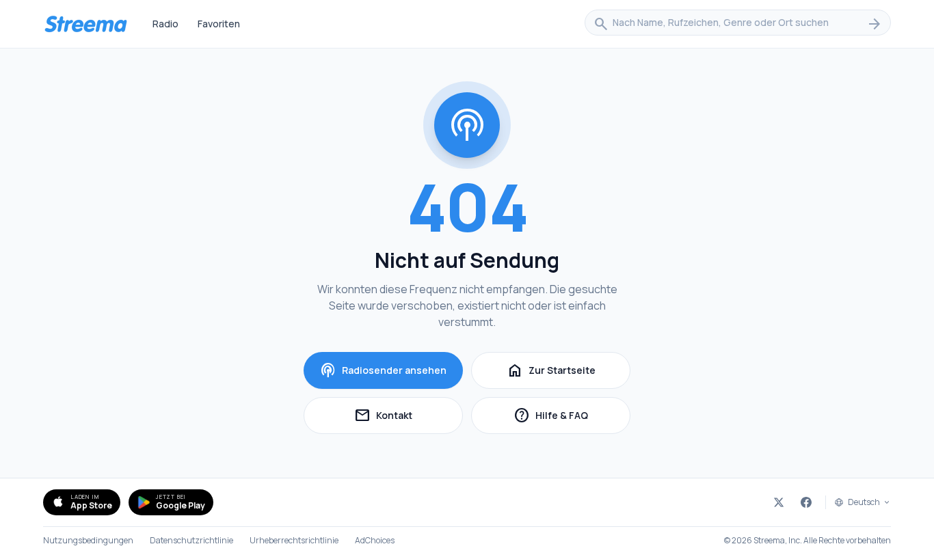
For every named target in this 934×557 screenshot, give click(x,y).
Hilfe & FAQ (571, 417)
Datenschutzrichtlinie (191, 540)
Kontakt (408, 417)
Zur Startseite (551, 370)
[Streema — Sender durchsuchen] (85, 23)
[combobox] (738, 24)
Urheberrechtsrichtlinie (294, 540)
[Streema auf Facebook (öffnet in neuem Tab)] (806, 502)
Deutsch (864, 502)
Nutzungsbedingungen (88, 540)
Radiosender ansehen (383, 370)
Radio (165, 23)
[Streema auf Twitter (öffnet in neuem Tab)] (779, 502)
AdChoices (375, 540)
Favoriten (219, 23)
